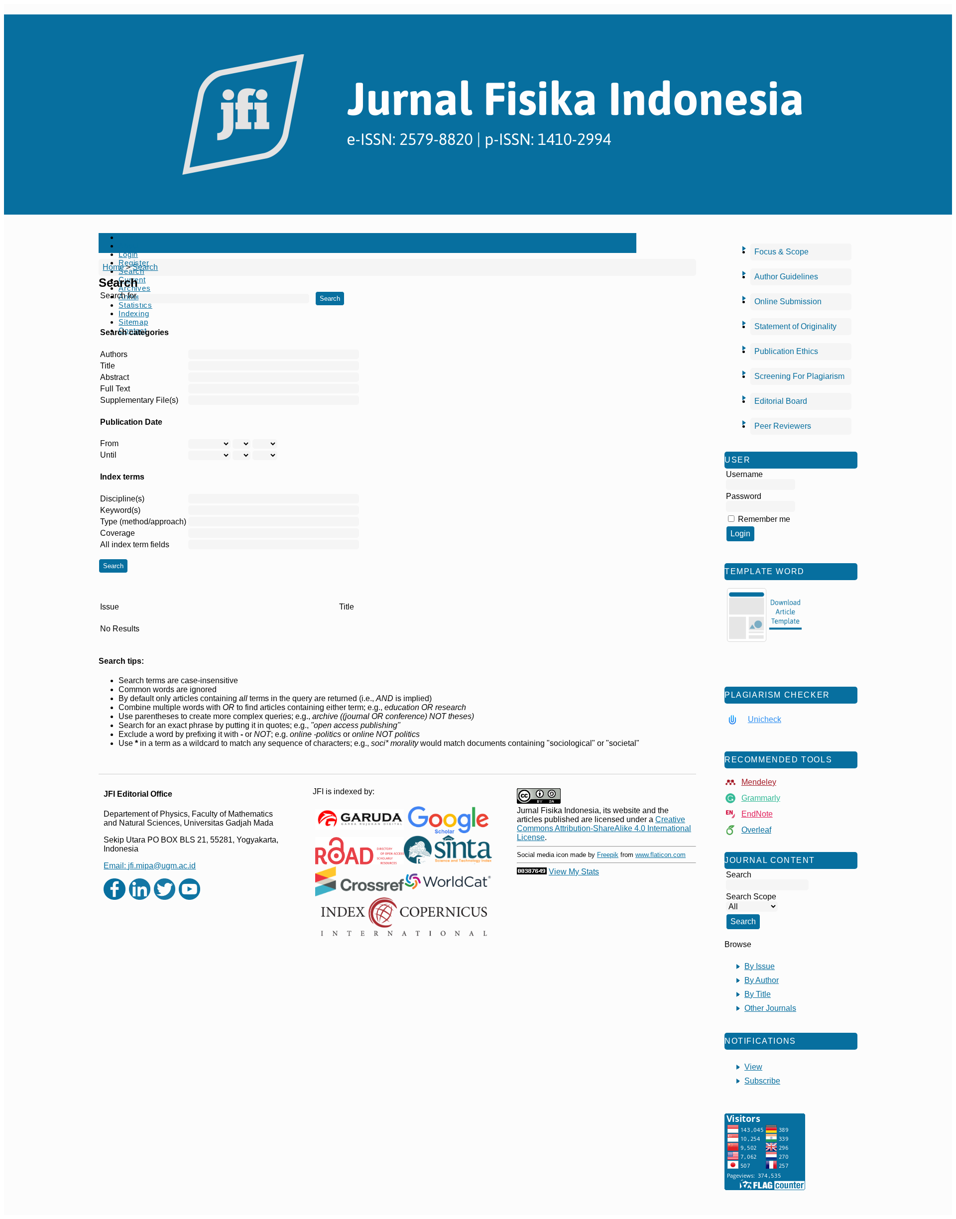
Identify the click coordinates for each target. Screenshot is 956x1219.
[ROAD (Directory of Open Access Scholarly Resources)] (359, 850)
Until (108, 455)
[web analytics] (532, 871)
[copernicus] (403, 916)
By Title (757, 994)
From (109, 443)
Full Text (115, 388)
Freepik (607, 854)
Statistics (135, 305)
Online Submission (788, 301)
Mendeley (758, 782)
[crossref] (359, 881)
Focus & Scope (781, 251)
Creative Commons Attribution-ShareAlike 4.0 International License (604, 828)
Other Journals (770, 1008)
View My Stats (574, 871)
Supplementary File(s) (139, 400)
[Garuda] (359, 819)
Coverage (117, 533)
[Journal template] (764, 615)
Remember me (764, 519)
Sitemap (133, 322)
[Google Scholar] (448, 819)
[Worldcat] (448, 881)
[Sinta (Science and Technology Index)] (448, 850)
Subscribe (762, 1081)
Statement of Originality (795, 326)
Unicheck (764, 719)
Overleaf (756, 830)
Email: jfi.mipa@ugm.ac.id (150, 865)
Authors (113, 354)
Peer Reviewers (782, 426)
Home (129, 237)
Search (145, 267)
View (753, 1067)
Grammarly (760, 798)
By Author (761, 980)
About (129, 246)
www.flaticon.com (660, 854)
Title (107, 366)
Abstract (114, 377)
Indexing (134, 313)
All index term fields (134, 544)
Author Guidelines (786, 276)
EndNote (757, 814)
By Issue (759, 966)
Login (128, 254)
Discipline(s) (122, 498)
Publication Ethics (786, 351)
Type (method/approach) (143, 521)
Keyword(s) (120, 510)
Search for (118, 295)
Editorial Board (780, 401)
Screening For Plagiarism (799, 376)
